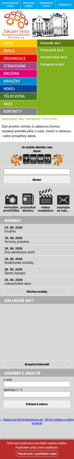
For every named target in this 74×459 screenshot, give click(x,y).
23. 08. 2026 (13, 229)
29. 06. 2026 (14, 271)
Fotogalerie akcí (52, 64)
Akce (8, 104)
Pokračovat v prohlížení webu (37, 454)
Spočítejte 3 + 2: (13, 389)
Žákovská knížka (28, 4)
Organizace (15, 58)
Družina (11, 73)
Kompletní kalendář (37, 364)
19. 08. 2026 (16, 240)
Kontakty (13, 111)
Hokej (9, 88)
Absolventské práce (10, 4)
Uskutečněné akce (53, 57)
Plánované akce (52, 50)
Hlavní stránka (9, 118)
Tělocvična (14, 96)
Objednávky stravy (46, 4)
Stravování (15, 66)
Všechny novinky (37, 291)
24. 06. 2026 (17, 281)
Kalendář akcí (50, 43)
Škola (9, 51)
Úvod (8, 43)
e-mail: (8, 379)
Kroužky (12, 81)
